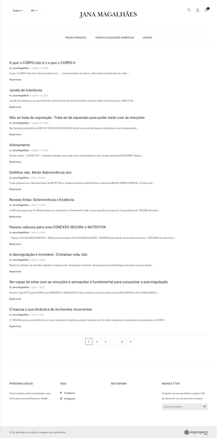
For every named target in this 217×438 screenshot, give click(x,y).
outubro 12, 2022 (39, 68)
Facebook (69, 393)
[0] (206, 10)
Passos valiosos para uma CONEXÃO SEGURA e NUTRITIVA (57, 227)
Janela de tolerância (25, 90)
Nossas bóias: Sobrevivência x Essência (41, 200)
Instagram (70, 398)
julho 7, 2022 (37, 287)
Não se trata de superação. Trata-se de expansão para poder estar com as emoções (77, 118)
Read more (15, 79)
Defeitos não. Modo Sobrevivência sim (40, 172)
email (44, 398)
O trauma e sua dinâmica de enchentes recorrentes (50, 309)
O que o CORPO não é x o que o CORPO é (42, 63)
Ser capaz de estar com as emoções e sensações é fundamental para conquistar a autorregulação (88, 282)
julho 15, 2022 (38, 178)
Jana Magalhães (20, 68)
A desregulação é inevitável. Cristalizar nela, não (48, 255)
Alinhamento (19, 145)
